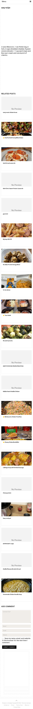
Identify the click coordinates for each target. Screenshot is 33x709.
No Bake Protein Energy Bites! (11, 265)
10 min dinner (6, 290)
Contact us (6, 705)
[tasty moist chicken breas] (16, 103)
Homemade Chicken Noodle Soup (12, 594)
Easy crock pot (7, 518)
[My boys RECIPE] (16, 230)
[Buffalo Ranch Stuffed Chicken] (16, 382)
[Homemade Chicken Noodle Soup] (16, 585)
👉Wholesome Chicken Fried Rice (12, 417)
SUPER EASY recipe (8, 544)
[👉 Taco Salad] (16, 306)
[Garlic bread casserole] (16, 154)
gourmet (5, 214)
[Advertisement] (16, 27)
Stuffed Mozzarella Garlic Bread (12, 569)
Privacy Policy (17, 707)
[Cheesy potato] (16, 484)
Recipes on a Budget (7, 703)
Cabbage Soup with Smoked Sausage (13, 467)
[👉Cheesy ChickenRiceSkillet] (16, 433)
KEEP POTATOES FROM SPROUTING (13, 366)
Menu (4, 1)
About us (27, 705)
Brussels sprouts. (8, 341)
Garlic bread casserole (9, 163)
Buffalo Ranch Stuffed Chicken (11, 391)
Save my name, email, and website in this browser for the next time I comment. (16, 640)
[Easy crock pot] (16, 509)
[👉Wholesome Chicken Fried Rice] (16, 408)
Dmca (12, 705)
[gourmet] (16, 205)
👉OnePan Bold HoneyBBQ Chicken (13, 138)
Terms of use (19, 705)
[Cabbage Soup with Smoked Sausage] (16, 459)
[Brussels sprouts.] (16, 332)
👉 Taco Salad (7, 315)
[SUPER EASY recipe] (16, 535)
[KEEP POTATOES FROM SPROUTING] (16, 357)
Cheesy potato (7, 493)
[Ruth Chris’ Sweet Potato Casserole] (16, 179)
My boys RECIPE (7, 239)
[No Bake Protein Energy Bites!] (16, 256)
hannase (29, 703)
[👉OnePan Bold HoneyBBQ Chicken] (16, 129)
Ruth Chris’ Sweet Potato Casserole (13, 188)
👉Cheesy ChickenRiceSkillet (11, 442)
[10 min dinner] (16, 281)
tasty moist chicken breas (10, 112)
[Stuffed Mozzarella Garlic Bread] (16, 560)
